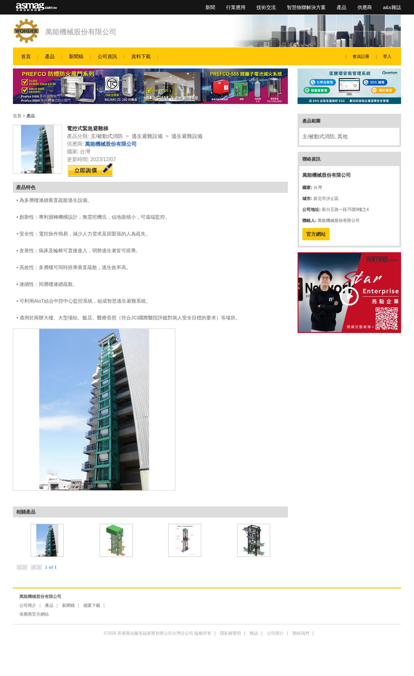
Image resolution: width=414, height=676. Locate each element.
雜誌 (254, 633)
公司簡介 (27, 605)
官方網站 (316, 234)
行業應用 (235, 7)
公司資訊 (107, 56)
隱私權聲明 (230, 633)
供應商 (364, 7)
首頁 (26, 56)
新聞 (210, 7)
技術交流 (266, 7)
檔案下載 (91, 605)
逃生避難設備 (147, 136)
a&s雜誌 (392, 7)
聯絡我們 (300, 633)
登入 (387, 56)
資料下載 (141, 56)
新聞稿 (76, 56)
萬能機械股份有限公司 (80, 32)
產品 (341, 7)
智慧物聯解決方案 (306, 7)
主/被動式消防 (107, 136)
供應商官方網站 (34, 614)
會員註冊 (361, 56)
